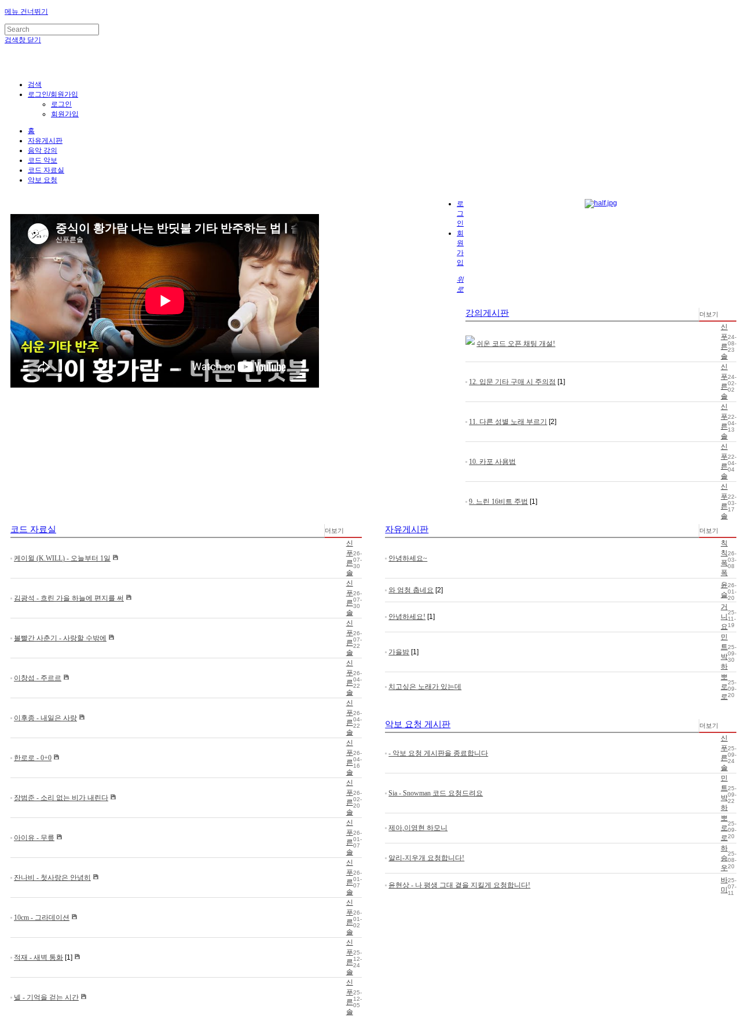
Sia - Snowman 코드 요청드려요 (435, 793)
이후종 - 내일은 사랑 (45, 718)
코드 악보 (42, 160)
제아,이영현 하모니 (417, 828)
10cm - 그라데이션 (41, 917)
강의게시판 (487, 313)
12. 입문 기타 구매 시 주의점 (512, 382)
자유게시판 (45, 141)
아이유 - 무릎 (34, 838)
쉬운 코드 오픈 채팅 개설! (515, 344)
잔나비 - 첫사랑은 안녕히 (52, 878)
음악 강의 (42, 150)
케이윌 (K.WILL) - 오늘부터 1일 (62, 558)
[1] (561, 382)
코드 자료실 (46, 170)
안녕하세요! (406, 617)
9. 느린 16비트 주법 (498, 502)
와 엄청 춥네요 (411, 590)
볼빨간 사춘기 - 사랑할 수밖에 (60, 638)
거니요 (724, 617)
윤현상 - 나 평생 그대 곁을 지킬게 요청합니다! (459, 885)
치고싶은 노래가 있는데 (424, 687)
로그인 (61, 104)
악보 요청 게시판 (417, 724)
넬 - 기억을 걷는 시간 (46, 997)
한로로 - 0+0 (33, 758)
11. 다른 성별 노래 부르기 (508, 422)
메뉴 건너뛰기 (26, 12)
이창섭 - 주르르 (37, 678)
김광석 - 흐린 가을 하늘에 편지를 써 (69, 598)
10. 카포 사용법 (492, 462)
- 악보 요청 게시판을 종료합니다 (438, 753)
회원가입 (65, 114)
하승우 (724, 858)
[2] (552, 422)
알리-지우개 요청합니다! (426, 858)
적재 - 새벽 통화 (38, 957)
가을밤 (398, 652)
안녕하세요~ (407, 558)
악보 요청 (42, 180)
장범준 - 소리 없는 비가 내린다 (61, 798)
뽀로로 (724, 687)
